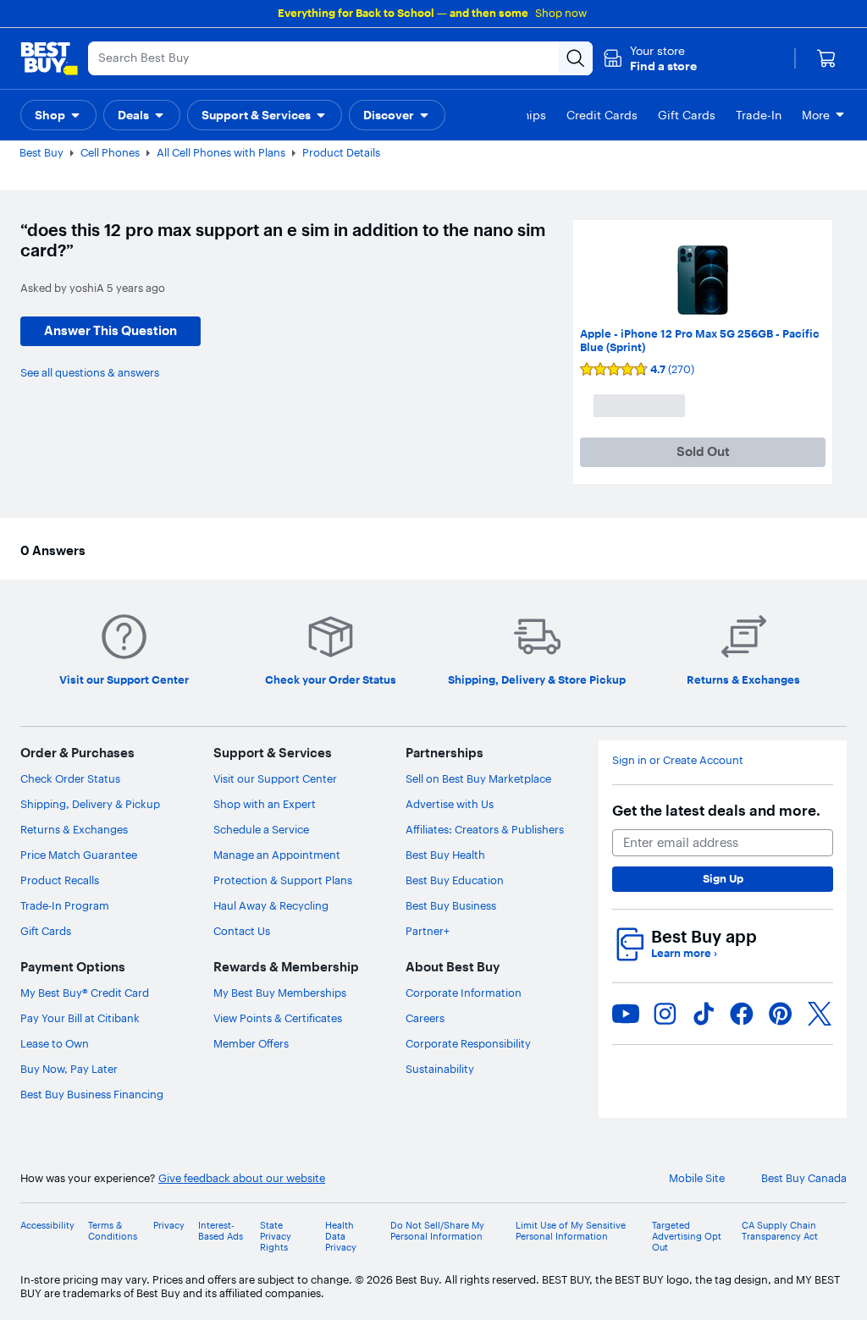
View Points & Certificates (277, 1018)
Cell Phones (110, 152)
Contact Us (241, 931)
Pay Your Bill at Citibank (80, 1018)
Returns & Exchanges (74, 829)
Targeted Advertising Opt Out (686, 1236)
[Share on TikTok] (703, 1013)
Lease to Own (54, 1043)
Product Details (341, 152)
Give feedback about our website (241, 1178)
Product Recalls (59, 880)
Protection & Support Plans (282, 880)
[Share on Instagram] (664, 1013)
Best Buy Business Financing (91, 1094)
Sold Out (703, 451)
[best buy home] (49, 58)
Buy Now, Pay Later (69, 1068)
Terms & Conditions (112, 1231)
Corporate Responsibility (468, 1043)
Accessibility (47, 1225)
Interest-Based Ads (220, 1231)
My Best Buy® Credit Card (84, 992)
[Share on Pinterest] (780, 1013)
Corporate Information (464, 992)
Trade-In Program (64, 905)
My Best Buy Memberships (279, 992)
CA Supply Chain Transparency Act (780, 1231)
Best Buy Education (455, 880)
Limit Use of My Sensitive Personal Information (571, 1231)
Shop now (561, 12)
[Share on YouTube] (625, 1013)
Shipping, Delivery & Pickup (90, 804)
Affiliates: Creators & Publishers (485, 829)
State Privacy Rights (275, 1236)
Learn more (684, 953)
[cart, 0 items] (826, 58)
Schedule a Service (261, 829)
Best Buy (41, 152)
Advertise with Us (450, 804)
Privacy (169, 1225)
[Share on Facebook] (741, 1013)
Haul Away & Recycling (271, 905)
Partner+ (428, 931)
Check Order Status (70, 778)
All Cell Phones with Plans (221, 152)
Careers (425, 1018)
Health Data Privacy (340, 1236)
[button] (650, 58)
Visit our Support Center (275, 778)
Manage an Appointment (276, 854)
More (816, 115)
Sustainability (440, 1068)
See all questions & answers (89, 372)
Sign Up (723, 878)
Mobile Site (697, 1178)
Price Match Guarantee (78, 854)
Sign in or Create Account (677, 760)
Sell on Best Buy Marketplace (478, 778)
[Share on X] (819, 1013)
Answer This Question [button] (110, 330)
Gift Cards (45, 931)
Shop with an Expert (264, 804)
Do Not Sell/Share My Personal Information (437, 1231)
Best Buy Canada (804, 1178)
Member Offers (251, 1043)
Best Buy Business (451, 905)
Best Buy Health (445, 854)
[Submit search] (576, 58)
